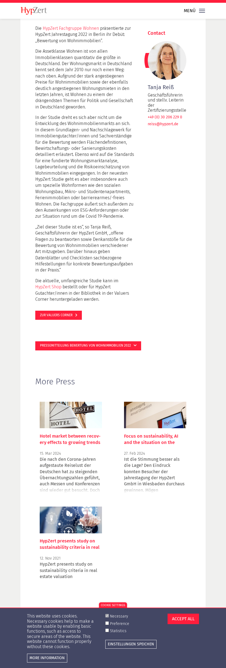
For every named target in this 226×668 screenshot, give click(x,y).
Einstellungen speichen (131, 644)
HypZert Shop (48, 286)
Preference (119, 623)
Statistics (118, 631)
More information (47, 658)
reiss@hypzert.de (163, 124)
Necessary (119, 616)
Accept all (183, 618)
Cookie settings (113, 605)
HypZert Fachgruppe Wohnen (71, 28)
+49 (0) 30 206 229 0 (165, 117)
